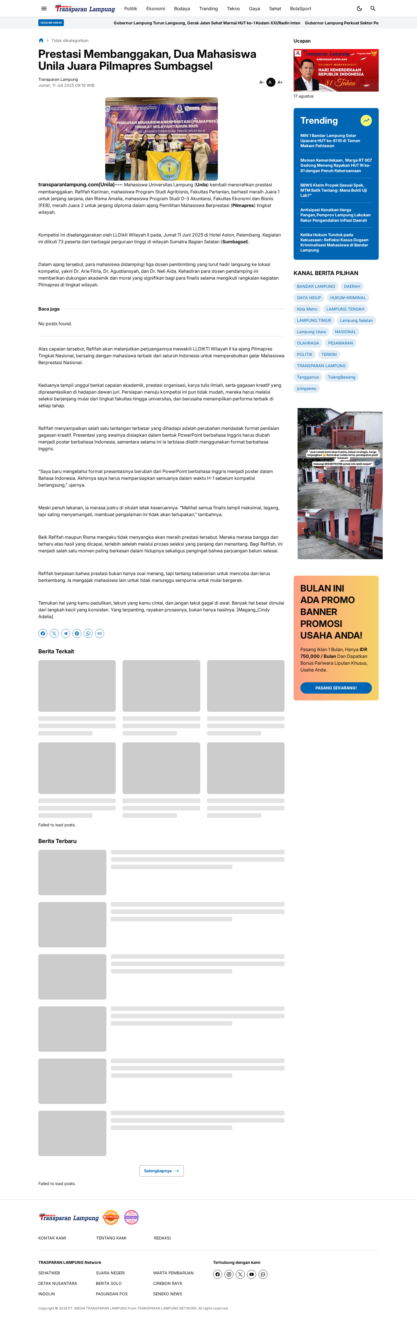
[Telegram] (65, 633)
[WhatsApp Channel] (263, 1274)
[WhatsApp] (88, 633)
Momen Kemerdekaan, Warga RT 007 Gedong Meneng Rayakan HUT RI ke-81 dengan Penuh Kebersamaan (336, 165)
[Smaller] (261, 82)
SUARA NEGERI (110, 1272)
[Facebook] (42, 633)
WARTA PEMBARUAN (173, 1272)
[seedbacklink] (110, 1217)
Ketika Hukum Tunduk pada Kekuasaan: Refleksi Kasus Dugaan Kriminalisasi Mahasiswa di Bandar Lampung (334, 242)
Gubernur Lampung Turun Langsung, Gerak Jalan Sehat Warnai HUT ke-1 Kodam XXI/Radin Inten (163, 22)
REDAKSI (162, 1237)
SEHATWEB (49, 1272)
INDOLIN (46, 1293)
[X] (54, 633)
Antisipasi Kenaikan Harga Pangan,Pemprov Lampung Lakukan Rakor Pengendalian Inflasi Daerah (335, 214)
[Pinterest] (76, 633)
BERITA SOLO (109, 1283)
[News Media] (131, 1217)
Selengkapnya (158, 1170)
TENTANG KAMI (111, 1237)
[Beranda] (41, 40)
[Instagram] (228, 1274)
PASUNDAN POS (112, 1293)
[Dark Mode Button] (359, 8)
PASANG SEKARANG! (336, 687)
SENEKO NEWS (167, 1293)
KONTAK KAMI (52, 1237)
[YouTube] (251, 1274)
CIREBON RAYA (167, 1283)
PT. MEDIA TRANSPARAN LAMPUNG (97, 1308)
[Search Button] (373, 8)
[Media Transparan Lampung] (84, 8)
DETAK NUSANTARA (57, 1283)
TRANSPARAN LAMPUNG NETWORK (167, 1308)
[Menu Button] (44, 8)
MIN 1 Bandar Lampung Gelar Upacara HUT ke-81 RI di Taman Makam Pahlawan (330, 140)
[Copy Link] (99, 633)
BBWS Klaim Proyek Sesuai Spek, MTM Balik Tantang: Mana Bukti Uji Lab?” (333, 190)
